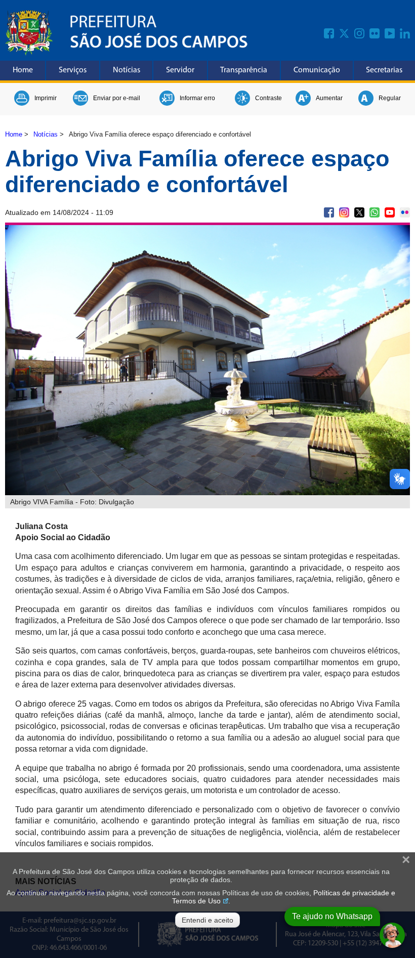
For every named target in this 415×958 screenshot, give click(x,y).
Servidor (180, 70)
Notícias (126, 70)
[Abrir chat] (392, 935)
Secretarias (384, 70)
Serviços (73, 70)
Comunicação (317, 70)
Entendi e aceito (207, 920)
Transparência (243, 70)
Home (23, 70)
